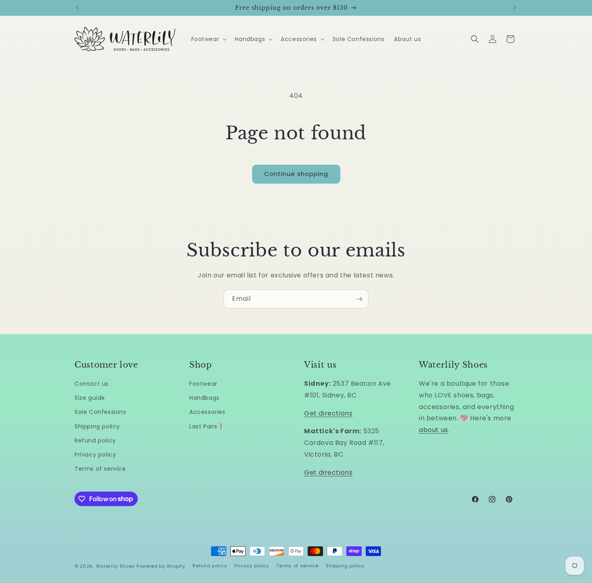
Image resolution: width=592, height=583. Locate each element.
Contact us (92, 384)
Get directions (328, 413)
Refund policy (95, 440)
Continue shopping (296, 174)
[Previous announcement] (77, 7)
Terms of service (100, 469)
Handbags (204, 398)
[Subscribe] (359, 298)
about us (433, 429)
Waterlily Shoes (115, 566)
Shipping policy (97, 426)
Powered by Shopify (161, 566)
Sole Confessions (100, 412)
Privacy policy (95, 455)
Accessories (207, 412)
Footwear (203, 384)
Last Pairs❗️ (207, 426)
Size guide (90, 398)
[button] (208, 39)
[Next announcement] (515, 7)
